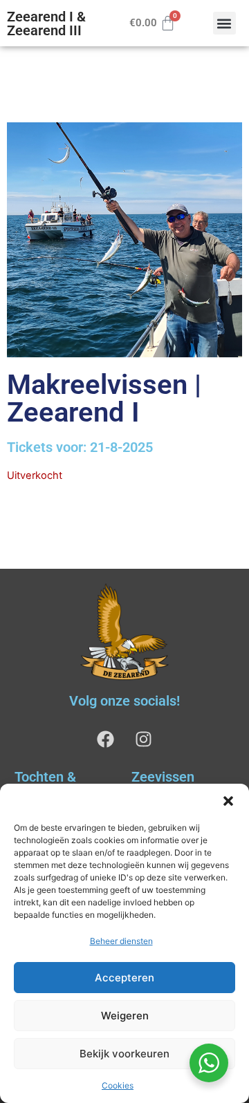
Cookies (117, 1085)
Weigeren (125, 1015)
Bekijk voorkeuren (124, 1053)
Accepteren (124, 977)
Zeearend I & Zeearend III (46, 23)
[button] (228, 801)
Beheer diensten (121, 941)
